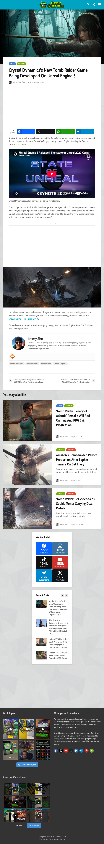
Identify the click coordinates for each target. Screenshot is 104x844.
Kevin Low (64, 436)
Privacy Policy (43, 839)
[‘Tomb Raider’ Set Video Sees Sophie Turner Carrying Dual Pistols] (27, 508)
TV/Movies (71, 450)
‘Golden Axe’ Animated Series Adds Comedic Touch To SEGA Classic (58, 655)
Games (12, 64)
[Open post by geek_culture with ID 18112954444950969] (10, 729)
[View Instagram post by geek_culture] (16, 737)
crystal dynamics (16, 363)
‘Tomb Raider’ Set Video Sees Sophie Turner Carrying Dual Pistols (75, 503)
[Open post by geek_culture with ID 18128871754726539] (26, 729)
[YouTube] (66, 751)
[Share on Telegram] (85, 131)
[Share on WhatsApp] (65, 131)
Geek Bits (21, 64)
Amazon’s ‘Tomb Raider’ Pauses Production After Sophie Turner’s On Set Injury (76, 459)
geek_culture (10, 721)
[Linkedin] (76, 751)
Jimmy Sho (16, 82)
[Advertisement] (56, 107)
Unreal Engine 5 (60, 363)
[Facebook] (56, 751)
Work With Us (54, 839)
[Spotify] (92, 751)
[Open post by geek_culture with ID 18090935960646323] (43, 729)
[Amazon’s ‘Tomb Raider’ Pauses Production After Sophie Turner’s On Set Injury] (27, 464)
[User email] (12, 356)
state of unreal (32, 363)
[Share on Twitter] (45, 131)
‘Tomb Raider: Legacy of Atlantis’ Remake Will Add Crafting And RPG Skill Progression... (73, 418)
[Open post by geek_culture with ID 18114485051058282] (10, 750)
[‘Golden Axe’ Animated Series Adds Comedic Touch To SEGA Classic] (41, 655)
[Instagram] (61, 751)
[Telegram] (81, 751)
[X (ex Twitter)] (71, 751)
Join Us (62, 839)
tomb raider (46, 363)
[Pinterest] (86, 751)
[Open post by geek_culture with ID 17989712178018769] (26, 750)
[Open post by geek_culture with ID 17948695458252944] (43, 750)
